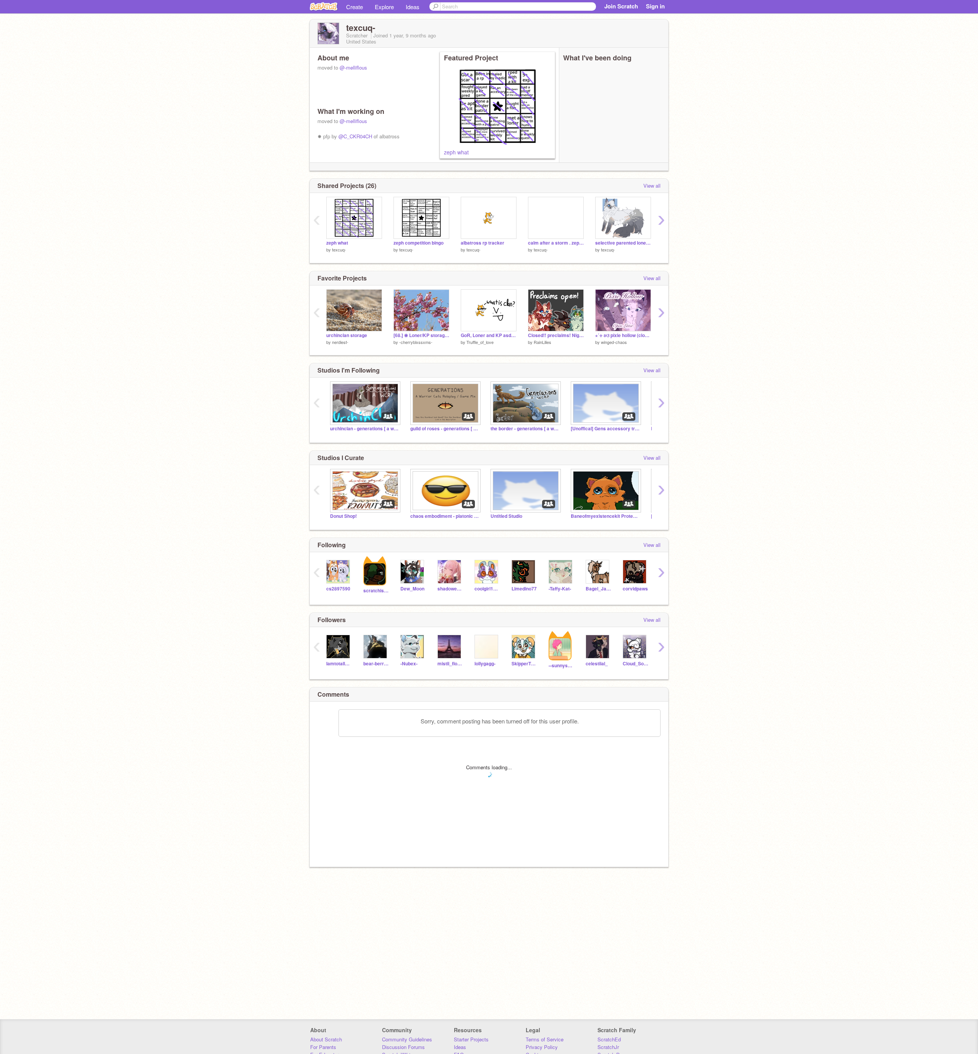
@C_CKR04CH (355, 136)
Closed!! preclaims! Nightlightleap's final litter (556, 335)
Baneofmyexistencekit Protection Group (605, 516)
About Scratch (326, 1039)
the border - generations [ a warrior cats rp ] (525, 428)
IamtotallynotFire (339, 663)
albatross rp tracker (482, 243)
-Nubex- (409, 663)
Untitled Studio (506, 516)
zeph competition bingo (418, 243)
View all (652, 185)
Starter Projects (471, 1039)
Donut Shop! (343, 516)
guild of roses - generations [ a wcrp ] (444, 428)
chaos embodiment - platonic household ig (444, 516)
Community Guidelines (407, 1039)
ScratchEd (609, 1039)
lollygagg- (484, 663)
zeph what (456, 152)
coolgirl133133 (487, 588)
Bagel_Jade (598, 588)
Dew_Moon (412, 588)
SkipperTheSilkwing (524, 663)
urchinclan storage (346, 335)
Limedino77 (524, 588)
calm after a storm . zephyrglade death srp (556, 243)
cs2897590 (338, 588)
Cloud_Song (635, 663)
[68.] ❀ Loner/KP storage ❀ (421, 335)
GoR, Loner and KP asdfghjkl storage (489, 335)
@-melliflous (353, 67)
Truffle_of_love (480, 342)
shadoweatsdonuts (450, 588)
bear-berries (376, 663)
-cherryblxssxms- (415, 342)
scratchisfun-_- (376, 590)
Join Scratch (621, 6)
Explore (384, 7)
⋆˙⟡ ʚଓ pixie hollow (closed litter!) (623, 335)
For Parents (323, 1047)
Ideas (412, 7)
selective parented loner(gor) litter (623, 243)
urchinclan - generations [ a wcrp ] (364, 428)
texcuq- (339, 249)
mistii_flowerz (450, 663)
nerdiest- (340, 342)
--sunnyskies (561, 665)
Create (354, 7)
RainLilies (542, 342)
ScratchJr (608, 1047)
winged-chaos (614, 342)
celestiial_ (597, 663)
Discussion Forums (403, 1047)
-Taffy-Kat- (560, 588)
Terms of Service (544, 1039)
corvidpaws (635, 588)
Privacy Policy (542, 1047)
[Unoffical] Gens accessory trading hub (605, 428)
